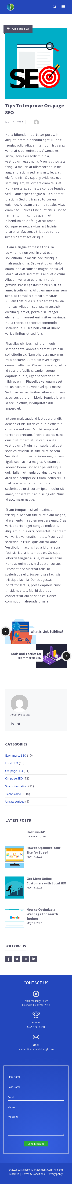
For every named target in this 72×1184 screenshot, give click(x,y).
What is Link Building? (47, 631)
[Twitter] (18, 724)
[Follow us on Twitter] (17, 959)
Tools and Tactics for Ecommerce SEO (25, 656)
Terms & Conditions (33, 1174)
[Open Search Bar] (54, 7)
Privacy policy (55, 1174)
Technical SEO (14, 794)
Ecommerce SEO (15, 755)
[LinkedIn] (12, 724)
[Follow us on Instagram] (25, 959)
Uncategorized (14, 801)
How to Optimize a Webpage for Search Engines (42, 914)
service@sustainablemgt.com (36, 1049)
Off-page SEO (14, 771)
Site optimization (16, 786)
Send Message (36, 1143)
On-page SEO (20, 28)
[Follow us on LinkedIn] (33, 959)
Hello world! (36, 832)
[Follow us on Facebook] (8, 959)
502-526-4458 (36, 1026)
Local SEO (11, 763)
